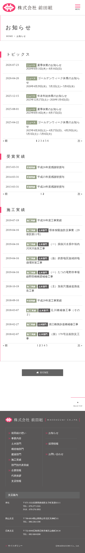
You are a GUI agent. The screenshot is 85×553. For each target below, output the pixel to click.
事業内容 (16, 438)
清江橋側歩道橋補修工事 (63, 324)
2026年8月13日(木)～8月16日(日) (44, 68)
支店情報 (16, 481)
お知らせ (53, 433)
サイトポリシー (15, 546)
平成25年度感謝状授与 (50, 176)
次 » (80, 140)
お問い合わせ (55, 454)
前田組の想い (18, 433)
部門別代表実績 (20, 465)
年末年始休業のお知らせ (52, 95)
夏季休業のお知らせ (49, 65)
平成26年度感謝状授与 (50, 167)
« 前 (5, 193)
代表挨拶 (16, 475)
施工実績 (16, 459)
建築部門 (16, 454)
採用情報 (53, 443)
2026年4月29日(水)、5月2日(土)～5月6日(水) (50, 86)
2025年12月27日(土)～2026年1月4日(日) (47, 99)
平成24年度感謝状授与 (50, 186)
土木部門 (16, 443)
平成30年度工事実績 (49, 220)
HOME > (11, 36)
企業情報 (16, 470)
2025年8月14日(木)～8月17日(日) (44, 113)
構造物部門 (17, 449)
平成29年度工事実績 (49, 300)
